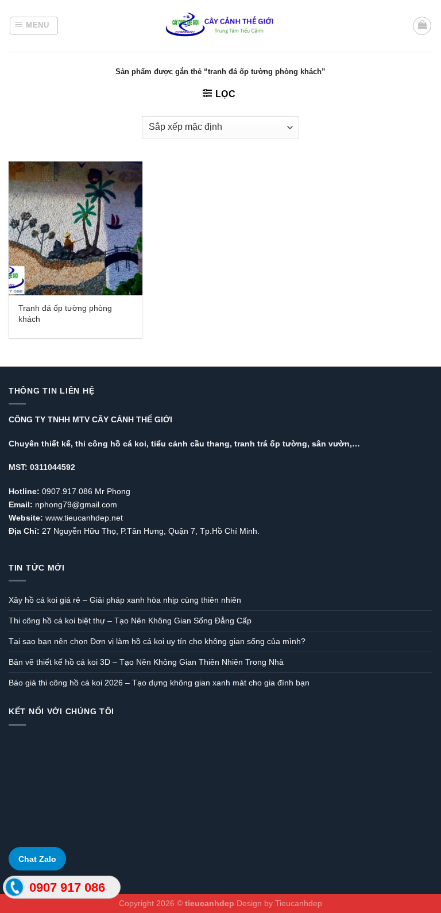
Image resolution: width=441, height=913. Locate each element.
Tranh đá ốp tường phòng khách (65, 313)
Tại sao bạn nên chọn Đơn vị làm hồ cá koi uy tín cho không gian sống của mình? (157, 641)
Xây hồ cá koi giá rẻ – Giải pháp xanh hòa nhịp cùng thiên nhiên (125, 599)
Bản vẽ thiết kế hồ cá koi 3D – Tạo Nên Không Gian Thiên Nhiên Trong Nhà (146, 662)
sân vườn (331, 443)
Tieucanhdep (298, 903)
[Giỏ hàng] (422, 26)
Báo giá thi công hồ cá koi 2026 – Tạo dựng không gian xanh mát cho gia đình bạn (159, 682)
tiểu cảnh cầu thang (190, 443)
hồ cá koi (128, 443)
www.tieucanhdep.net (84, 517)
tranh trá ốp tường (270, 443)
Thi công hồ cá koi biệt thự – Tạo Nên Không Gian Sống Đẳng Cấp (130, 620)
